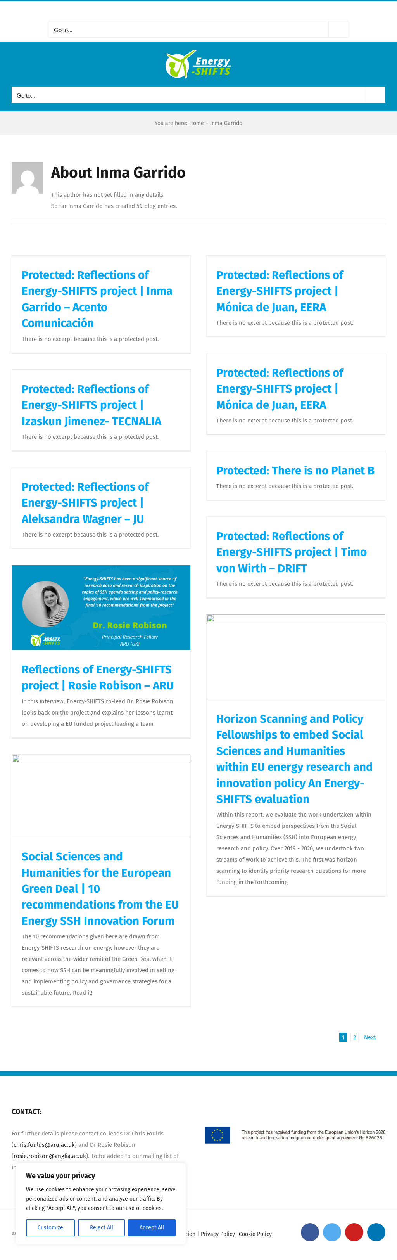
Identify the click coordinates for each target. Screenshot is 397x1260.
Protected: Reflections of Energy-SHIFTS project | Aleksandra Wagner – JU (85, 503)
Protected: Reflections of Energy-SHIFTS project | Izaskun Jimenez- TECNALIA (91, 405)
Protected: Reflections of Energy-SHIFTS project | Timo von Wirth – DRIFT (291, 552)
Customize (50, 1227)
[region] (101, 1203)
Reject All (101, 1227)
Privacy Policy (218, 1234)
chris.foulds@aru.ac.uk (44, 1144)
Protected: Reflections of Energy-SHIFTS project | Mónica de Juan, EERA (279, 291)
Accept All (152, 1227)
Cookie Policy (255, 1234)
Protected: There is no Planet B (295, 471)
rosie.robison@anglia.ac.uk (50, 1156)
